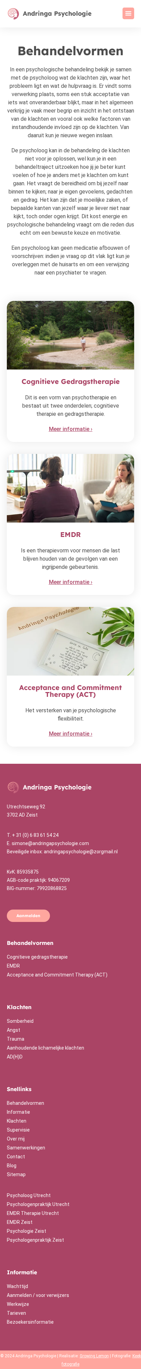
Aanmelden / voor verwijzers (38, 1295)
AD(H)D (15, 1057)
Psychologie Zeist (26, 1231)
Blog (11, 1165)
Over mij (16, 1139)
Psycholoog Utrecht (29, 1195)
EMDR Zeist (20, 1222)
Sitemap (16, 1174)
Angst (13, 1030)
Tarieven (16, 1313)
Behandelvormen (25, 1103)
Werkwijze (18, 1304)
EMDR (13, 966)
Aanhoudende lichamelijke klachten (45, 1048)
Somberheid (20, 1021)
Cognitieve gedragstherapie (37, 957)
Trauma (15, 1039)
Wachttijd (17, 1286)
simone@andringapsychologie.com (50, 843)
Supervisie (18, 1130)
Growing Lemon (94, 1356)
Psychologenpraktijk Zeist (35, 1240)
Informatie (18, 1112)
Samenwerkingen (26, 1147)
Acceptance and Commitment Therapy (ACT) (57, 975)
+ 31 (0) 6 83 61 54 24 (35, 835)
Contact (16, 1156)
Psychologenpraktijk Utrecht (38, 1204)
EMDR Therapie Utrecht (33, 1213)
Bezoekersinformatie (30, 1322)
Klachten (16, 1121)
